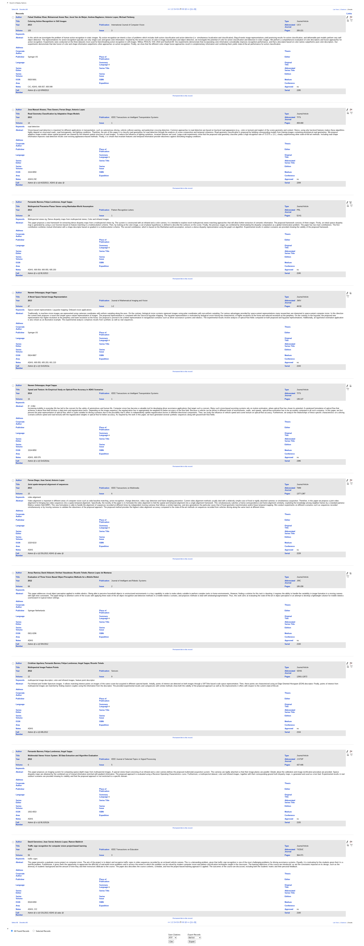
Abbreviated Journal (290, 26)
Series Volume (19, 75)
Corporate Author (20, 52)
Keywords (20, 34)
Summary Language (103, 63)
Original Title (288, 63)
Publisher (20, 57)
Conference (290, 83)
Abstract (19, 38)
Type (287, 21)
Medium (288, 80)
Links (349, 13)
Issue (101, 30)
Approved (289, 87)
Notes (18, 87)
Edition (288, 74)
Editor (287, 57)
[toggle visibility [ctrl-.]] (8, 929)
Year (18, 25)
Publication (104, 25)
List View (336, 9)
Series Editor (18, 69)
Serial (287, 90)
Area (18, 83)
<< (169, 9)
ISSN (18, 80)
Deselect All (23, 9)
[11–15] (193, 9)
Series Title (104, 68)
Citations (343, 9)
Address (19, 48)
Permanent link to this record (182, 96)
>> (188, 9)
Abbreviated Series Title (290, 69)
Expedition (104, 83)
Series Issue (102, 75)
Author (19, 17)
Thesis (287, 51)
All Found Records (21, 931)
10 (186, 9)
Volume (19, 30)
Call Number (19, 91)
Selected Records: (43, 931)
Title (18, 21)
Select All (15, 9)
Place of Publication (104, 58)
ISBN (101, 80)
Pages (287, 30)
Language (20, 62)
